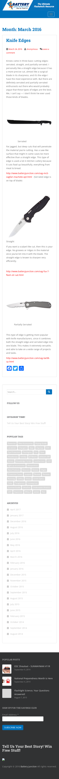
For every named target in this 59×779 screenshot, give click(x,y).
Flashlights (27, 452)
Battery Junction (29, 766)
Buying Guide (41, 443)
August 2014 (16, 633)
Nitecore (26, 470)
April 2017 (15, 509)
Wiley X (28, 492)
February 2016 (17, 562)
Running (11, 478)
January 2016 (16, 568)
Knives (10, 461)
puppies (28, 474)
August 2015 (16, 598)
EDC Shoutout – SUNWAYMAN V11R (32, 666)
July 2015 (14, 604)
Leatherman (39, 461)
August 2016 (16, 527)
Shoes (28, 478)
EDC (48, 448)
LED (49, 461)
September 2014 (18, 628)
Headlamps (13, 456)
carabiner (12, 448)
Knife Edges (18, 40)
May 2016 (15, 545)
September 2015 (18, 592)
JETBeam (33, 456)
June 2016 (15, 539)
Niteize (35, 470)
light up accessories (16, 465)
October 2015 (17, 586)
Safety (20, 478)
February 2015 (17, 616)
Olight (43, 470)
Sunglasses (20, 483)
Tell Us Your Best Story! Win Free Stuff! (26, 423)
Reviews (46, 474)
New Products (14, 470)
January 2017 (16, 515)
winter (36, 492)
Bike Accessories (25, 443)
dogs (31, 448)
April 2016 (15, 551)
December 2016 (18, 521)
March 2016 (16, 556)
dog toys (39, 448)
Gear (42, 452)
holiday (23, 456)
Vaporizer (18, 492)
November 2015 (18, 580)
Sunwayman (32, 483)
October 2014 (17, 622)
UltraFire (26, 487)
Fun (36, 452)
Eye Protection (14, 452)
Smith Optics (38, 478)
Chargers (23, 448)
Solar (10, 483)
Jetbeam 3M (44, 456)
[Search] (49, 391)
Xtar (43, 492)
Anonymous (32, 49)
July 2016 (14, 533)
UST (9, 492)
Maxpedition (32, 465)
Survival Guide (14, 487)
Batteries (12, 443)
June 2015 (15, 610)
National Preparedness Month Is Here (33, 678)
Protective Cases (15, 474)
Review (37, 474)
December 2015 (18, 574)
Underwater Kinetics (41, 487)
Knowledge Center (24, 461)
